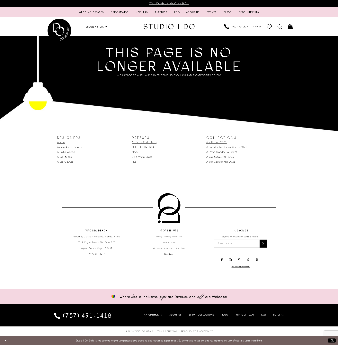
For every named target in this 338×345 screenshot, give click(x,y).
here (259, 340)
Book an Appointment (241, 266)
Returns (278, 315)
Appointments (153, 315)
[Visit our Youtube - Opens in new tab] (257, 260)
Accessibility (206, 331)
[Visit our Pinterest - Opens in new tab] (239, 260)
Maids (135, 151)
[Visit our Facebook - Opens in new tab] (222, 260)
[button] (269, 26)
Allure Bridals (64, 156)
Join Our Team (245, 315)
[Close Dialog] (5, 340)
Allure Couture (65, 161)
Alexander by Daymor (69, 147)
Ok (332, 340)
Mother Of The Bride (143, 147)
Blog (225, 315)
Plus (134, 161)
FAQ (263, 315)
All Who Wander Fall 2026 (222, 151)
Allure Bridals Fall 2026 (220, 156)
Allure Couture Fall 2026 (221, 161)
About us (176, 315)
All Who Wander (66, 151)
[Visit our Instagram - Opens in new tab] (230, 260)
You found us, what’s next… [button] (169, 3)
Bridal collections (201, 315)
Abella (61, 142)
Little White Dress (142, 156)
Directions (169, 254)
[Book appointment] (59, 30)
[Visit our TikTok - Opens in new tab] (248, 260)
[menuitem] (91, 12)
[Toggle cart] (290, 26)
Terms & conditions (167, 331)
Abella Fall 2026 (216, 142)
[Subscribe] (263, 244)
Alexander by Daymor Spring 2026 (226, 147)
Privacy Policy (188, 331)
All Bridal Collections (144, 142)
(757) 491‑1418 (96, 254)
